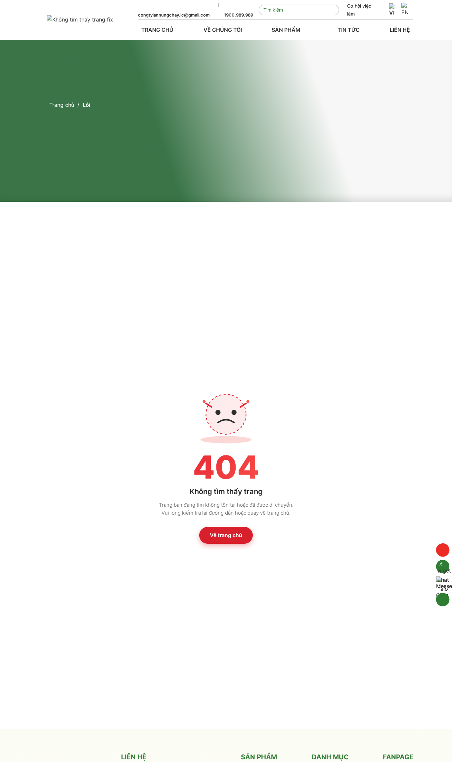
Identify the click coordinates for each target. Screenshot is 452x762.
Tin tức (349, 29)
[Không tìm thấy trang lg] (80, 20)
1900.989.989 (238, 15)
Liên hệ (400, 29)
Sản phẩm (287, 29)
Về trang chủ (226, 535)
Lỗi (86, 105)
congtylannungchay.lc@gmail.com (174, 15)
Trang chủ (157, 29)
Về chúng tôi (222, 29)
